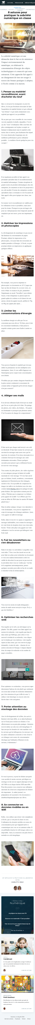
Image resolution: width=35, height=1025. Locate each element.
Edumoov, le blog (15, 1016)
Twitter (24, 1019)
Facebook (17, 1019)
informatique (30, 9)
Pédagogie (19, 3)
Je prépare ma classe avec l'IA (17, 913)
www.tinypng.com (13, 489)
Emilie (22, 882)
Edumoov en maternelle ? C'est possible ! (17, 918)
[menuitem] (10, 2)
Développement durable (20, 9)
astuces (11, 9)
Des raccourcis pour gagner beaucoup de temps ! (17, 924)
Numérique (3, 9)
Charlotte (15, 882)
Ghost (28, 1019)
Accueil (10, 3)
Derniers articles (9, 1019)
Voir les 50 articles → (17, 930)
